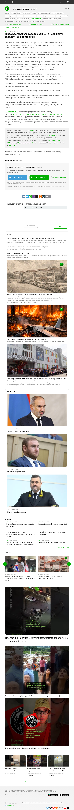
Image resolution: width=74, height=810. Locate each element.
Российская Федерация (23, 18)
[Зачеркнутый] (36, 207)
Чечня (20, 21)
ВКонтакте (12, 143)
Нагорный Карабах (10, 18)
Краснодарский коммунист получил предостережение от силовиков (30, 238)
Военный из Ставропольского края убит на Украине (20, 525)
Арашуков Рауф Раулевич (16, 471)
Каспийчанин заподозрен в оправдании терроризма (52, 533)
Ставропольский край (11, 21)
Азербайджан (26, 13)
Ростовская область (36, 18)
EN (9, 1)
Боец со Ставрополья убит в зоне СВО (51, 542)
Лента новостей (15, 27)
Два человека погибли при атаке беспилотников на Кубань (27, 247)
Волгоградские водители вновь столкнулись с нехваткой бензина (29, 294)
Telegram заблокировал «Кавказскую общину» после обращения (27, 748)
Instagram (60, 140)
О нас (6, 794)
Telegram (51, 135)
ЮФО (43, 21)
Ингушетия (20, 16)
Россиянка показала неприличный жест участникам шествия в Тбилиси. (34, 771)
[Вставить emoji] (41, 207)
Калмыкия (40, 16)
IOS (38, 130)
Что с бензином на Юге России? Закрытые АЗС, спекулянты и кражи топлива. (56, 771)
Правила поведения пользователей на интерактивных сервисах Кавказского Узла (42, 802)
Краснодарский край (62, 16)
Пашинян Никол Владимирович (18, 431)
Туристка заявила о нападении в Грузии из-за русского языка (14, 770)
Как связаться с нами (21, 794)
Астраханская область (44, 13)
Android (32, 130)
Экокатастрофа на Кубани (61, 24)
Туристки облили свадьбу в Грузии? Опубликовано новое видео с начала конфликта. (34, 696)
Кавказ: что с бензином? (14, 24)
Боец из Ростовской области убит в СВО (21, 253)
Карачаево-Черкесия (49, 16)
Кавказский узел (12, 112)
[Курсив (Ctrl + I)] (29, 207)
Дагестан (12, 16)
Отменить (60, 226)
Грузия (7, 16)
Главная (7, 27)
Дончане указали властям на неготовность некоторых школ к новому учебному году (36, 378)
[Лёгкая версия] (13, 2)
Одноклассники (24, 143)
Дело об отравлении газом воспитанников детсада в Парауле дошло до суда (20, 534)
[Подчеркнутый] (33, 207)
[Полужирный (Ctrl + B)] (25, 207)
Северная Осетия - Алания (50, 18)
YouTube (11, 145)
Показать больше (37, 780)
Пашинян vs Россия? (37, 24)
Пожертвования (40, 794)
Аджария (13, 13)
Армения (34, 13)
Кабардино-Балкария (29, 16)
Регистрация (31, 225)
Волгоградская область (57, 13)
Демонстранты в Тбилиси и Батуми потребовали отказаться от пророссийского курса (20, 578)
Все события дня (63, 547)
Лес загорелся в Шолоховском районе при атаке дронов (26, 339)
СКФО (59, 18)
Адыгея (19, 13)
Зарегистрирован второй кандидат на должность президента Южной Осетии (20, 543)
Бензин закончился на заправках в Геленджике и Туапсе (50, 577)
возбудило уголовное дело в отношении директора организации (37, 114)
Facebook (51, 140)
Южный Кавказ (37, 21)
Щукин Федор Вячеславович (17, 512)
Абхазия (7, 13)
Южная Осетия (27, 21)
